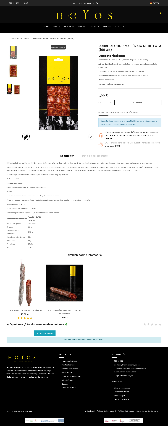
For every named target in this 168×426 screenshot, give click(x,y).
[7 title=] (27, 318)
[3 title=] (21, 318)
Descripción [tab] (67, 155)
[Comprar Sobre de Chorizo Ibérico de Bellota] (58, 92)
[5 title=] (24, 318)
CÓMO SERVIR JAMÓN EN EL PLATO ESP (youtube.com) (26, 187)
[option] (58, 92)
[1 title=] (17, 318)
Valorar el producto (44, 333)
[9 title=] (30, 318)
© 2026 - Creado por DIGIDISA (19, 411)
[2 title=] (148, 324)
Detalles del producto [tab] (95, 155)
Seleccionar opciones (25, 305)
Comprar (137, 102)
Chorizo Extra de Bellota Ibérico (25, 310)
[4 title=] (156, 324)
